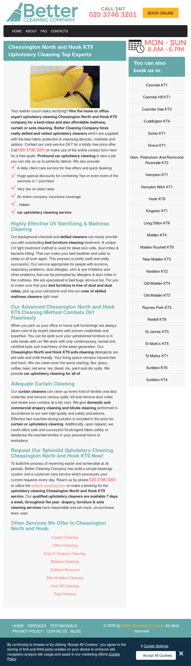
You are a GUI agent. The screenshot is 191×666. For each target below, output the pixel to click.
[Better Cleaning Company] (42, 20)
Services (37, 625)
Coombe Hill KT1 (157, 96)
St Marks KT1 (156, 355)
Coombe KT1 (157, 84)
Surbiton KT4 (156, 379)
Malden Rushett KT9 (157, 247)
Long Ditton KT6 (157, 222)
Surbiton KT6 (156, 367)
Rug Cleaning (65, 593)
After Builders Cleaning (64, 577)
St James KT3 (157, 331)
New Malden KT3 (157, 259)
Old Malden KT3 (157, 295)
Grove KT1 (157, 145)
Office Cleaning (64, 545)
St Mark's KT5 (157, 343)
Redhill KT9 (156, 319)
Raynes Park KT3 (156, 307)
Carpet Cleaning (65, 537)
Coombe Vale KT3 (157, 109)
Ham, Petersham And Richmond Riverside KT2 (156, 159)
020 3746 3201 (31, 150)
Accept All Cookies (157, 655)
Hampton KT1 (156, 174)
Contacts (59, 31)
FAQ (44, 31)
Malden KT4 (157, 234)
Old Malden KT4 (157, 283)
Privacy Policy (27, 631)
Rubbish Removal (64, 569)
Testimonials (63, 625)
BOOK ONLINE (161, 12)
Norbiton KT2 (157, 271)
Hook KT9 (157, 198)
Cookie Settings (156, 646)
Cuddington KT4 (157, 121)
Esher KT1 (157, 133)
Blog (76, 631)
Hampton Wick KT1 (157, 186)
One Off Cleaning (65, 585)
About (31, 31)
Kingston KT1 (157, 210)
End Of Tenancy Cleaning (65, 553)
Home (17, 31)
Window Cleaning (65, 561)
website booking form (48, 485)
